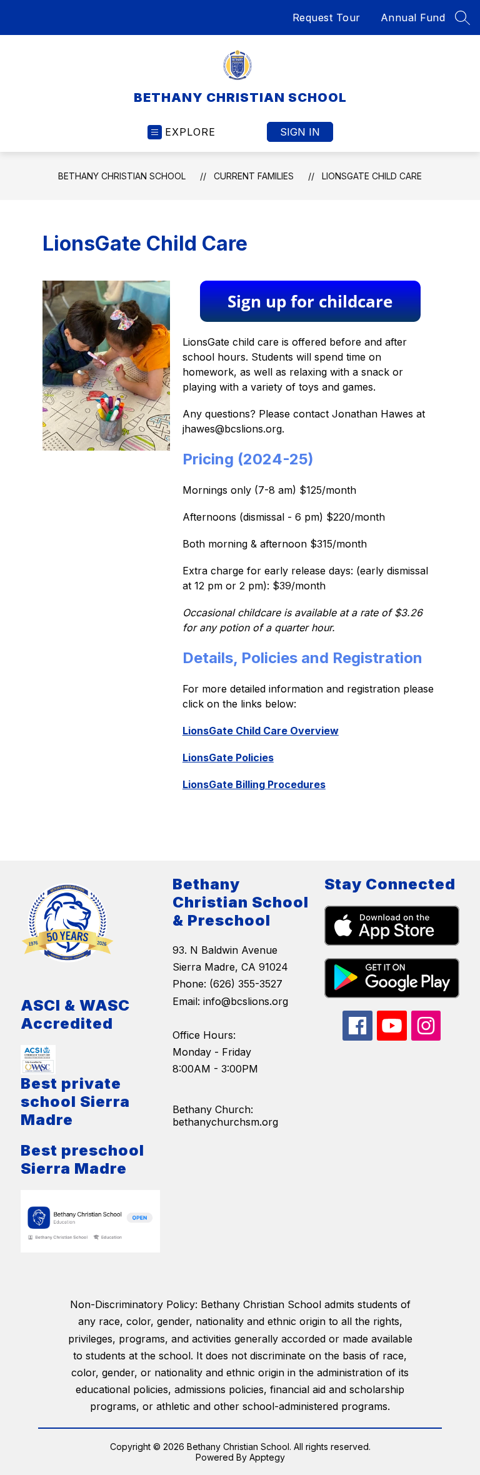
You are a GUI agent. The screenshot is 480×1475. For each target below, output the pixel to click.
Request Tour (326, 17)
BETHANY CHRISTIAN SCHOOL (122, 176)
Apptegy (267, 1457)
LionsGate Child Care (372, 176)
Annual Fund (413, 17)
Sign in (300, 132)
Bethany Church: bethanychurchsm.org (225, 1115)
